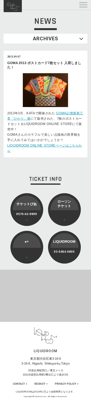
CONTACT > (20, 383)
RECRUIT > (41, 383)
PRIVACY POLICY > (66, 383)
